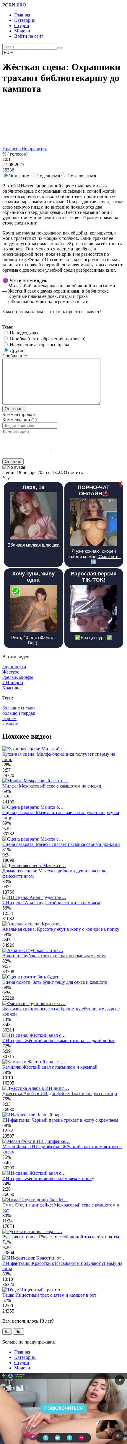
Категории (25, 20)
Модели (22, 30)
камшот (10, 723)
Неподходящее (24, 332)
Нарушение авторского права (39, 344)
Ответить (13, 461)
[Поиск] (59, 48)
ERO (14, 4)
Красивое (12, 687)
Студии (21, 25)
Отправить (14, 409)
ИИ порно (12, 682)
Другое (16, 350)
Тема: (7, 326)
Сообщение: (14, 355)
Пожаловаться (81, 175)
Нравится (12, 148)
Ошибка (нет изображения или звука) (47, 338)
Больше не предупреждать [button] (28, 1341)
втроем (9, 718)
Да (7, 1331)
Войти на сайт (28, 36)
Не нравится (34, 148)
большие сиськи (18, 707)
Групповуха (14, 666)
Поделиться (48, 175)
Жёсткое (10, 671)
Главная (22, 14)
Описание (19, 175)
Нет (18, 1331)
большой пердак (18, 713)
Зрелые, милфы (17, 677)
